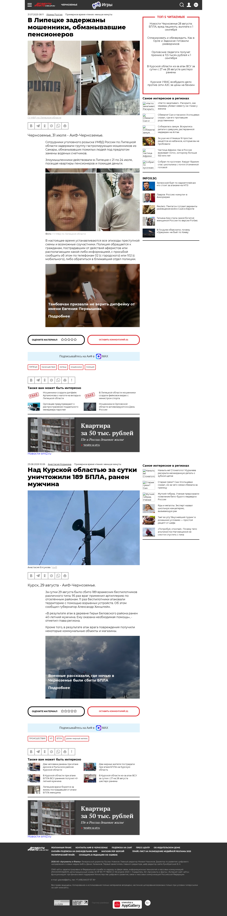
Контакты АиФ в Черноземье (92, 847)
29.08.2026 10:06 (36, 464)
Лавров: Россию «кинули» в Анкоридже (172, 195)
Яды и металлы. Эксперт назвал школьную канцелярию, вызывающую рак (175, 508)
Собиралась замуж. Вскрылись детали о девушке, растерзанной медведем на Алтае (176, 129)
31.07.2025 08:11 (36, 14)
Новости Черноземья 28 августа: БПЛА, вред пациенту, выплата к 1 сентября (171, 26)
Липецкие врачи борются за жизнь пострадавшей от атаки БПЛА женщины (59, 790)
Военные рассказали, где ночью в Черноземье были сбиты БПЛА (81, 678)
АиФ (54, 567)
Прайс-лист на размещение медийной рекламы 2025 (161, 851)
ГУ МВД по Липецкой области (44, 117)
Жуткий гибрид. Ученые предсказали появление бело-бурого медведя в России (178, 496)
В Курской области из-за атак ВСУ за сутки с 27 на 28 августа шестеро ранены (171, 69)
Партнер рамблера (100, 903)
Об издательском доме (167, 847)
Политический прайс (63, 855)
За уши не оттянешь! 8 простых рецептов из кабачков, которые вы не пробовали (178, 141)
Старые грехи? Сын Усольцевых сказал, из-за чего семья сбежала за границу (178, 485)
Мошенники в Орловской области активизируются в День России (117, 407)
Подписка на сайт (122, 847)
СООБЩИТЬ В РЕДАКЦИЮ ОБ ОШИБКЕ (98, 855)
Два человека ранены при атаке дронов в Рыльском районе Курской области (60, 767)
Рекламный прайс (61, 847)
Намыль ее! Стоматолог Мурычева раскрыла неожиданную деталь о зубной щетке (177, 473)
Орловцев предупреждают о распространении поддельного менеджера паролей (60, 407)
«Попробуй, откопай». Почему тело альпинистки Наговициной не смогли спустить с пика (177, 532)
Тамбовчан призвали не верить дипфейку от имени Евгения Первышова (91, 306)
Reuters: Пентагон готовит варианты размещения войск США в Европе (177, 207)
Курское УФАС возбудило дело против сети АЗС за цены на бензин (171, 84)
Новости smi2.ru (39, 453)
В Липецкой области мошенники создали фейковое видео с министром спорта (117, 395)
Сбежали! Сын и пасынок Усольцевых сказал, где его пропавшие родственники (178, 117)
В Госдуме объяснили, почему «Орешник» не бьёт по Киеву (173, 231)
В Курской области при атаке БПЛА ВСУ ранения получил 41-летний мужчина (60, 778)
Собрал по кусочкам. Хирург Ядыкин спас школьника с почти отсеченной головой (178, 164)
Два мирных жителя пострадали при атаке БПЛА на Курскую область (117, 767)
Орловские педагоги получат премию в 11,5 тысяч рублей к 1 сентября (171, 55)
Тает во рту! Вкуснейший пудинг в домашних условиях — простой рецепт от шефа (177, 520)
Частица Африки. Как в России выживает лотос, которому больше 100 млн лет (177, 153)
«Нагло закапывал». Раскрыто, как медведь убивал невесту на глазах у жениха (178, 106)
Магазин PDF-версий (112, 851)
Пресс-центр (143, 847)
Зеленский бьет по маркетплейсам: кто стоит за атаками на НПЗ (176, 184)
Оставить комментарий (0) (113, 340)
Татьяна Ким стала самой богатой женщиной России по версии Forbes (177, 219)
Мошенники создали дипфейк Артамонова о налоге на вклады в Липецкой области (62, 395)
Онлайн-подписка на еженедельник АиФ (74, 851)
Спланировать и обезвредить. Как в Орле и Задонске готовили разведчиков (171, 41)
